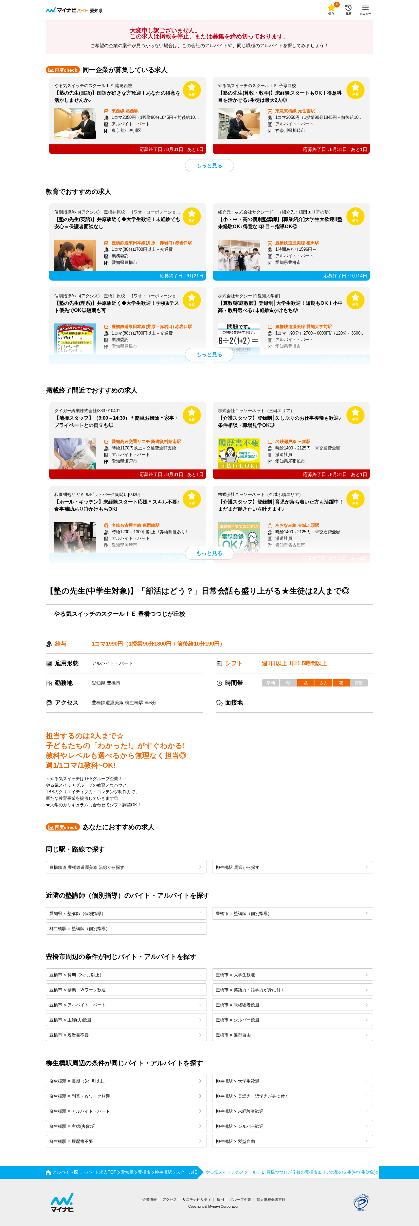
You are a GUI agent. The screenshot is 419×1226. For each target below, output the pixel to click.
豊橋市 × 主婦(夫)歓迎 (70, 1019)
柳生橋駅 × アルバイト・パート (79, 1111)
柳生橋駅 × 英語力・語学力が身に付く (252, 1096)
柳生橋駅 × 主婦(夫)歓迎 (72, 1126)
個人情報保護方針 (271, 1199)
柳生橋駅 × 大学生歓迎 (237, 1081)
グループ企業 (240, 1199)
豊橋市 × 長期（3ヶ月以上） (76, 974)
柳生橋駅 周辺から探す (238, 867)
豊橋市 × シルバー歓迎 (237, 1019)
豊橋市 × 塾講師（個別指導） (244, 913)
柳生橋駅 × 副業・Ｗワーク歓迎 (79, 1096)
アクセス (169, 1199)
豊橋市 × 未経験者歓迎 (237, 1004)
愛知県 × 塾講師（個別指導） (77, 913)
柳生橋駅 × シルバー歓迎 (240, 1126)
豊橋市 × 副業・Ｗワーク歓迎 (77, 989)
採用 (220, 1199)
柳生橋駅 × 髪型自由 (235, 1141)
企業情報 (149, 1199)
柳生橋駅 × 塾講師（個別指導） (79, 928)
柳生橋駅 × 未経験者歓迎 (240, 1111)
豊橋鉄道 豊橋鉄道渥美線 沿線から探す (86, 867)
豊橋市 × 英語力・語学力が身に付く (250, 989)
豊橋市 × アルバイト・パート (77, 1004)
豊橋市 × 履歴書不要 (69, 1035)
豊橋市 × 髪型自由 (233, 1035)
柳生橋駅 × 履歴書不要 (71, 1141)
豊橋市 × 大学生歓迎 (235, 974)
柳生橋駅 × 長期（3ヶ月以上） (78, 1081)
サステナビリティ (196, 1199)
